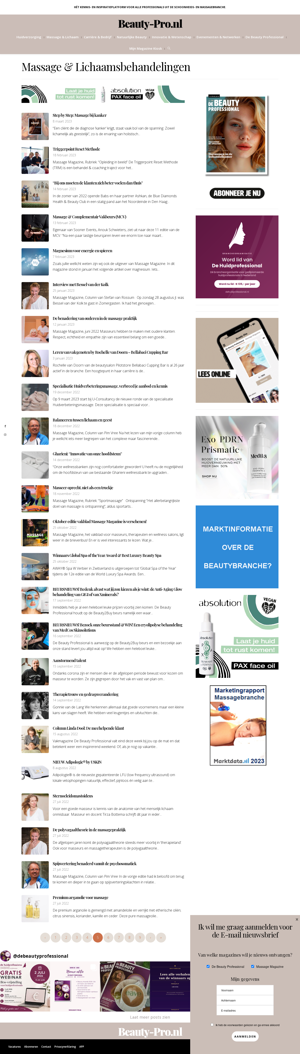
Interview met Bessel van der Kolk (80, 284)
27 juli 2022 (61, 801)
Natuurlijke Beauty (132, 37)
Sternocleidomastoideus (73, 796)
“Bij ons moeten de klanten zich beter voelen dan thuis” (98, 183)
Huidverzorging (28, 37)
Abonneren (31, 1047)
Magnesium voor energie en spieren (82, 250)
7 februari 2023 (63, 256)
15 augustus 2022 (65, 734)
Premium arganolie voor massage (80, 897)
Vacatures (14, 1047)
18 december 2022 (66, 426)
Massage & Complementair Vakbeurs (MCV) (89, 216)
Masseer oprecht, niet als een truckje (83, 487)
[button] (25, 986)
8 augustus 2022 (64, 768)
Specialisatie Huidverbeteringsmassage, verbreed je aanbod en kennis (110, 386)
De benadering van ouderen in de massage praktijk (95, 318)
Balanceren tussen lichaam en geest (82, 420)
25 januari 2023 (63, 290)
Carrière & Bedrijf (98, 37)
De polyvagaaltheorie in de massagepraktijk (89, 829)
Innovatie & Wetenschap (171, 37)
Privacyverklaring (65, 1047)
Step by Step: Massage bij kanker (80, 115)
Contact (46, 1047)
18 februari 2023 (64, 155)
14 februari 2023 (64, 189)
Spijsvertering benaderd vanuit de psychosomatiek (94, 863)
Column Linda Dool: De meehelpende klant (88, 728)
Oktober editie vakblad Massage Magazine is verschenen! (99, 521)
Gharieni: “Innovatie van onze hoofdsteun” (87, 453)
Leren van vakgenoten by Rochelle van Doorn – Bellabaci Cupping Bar (110, 352)
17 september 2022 (67, 600)
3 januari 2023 (63, 358)
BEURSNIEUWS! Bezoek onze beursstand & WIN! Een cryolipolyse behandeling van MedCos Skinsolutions (117, 627)
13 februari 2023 (64, 222)
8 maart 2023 (62, 121)
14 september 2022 (67, 700)
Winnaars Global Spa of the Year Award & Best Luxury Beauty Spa (107, 555)
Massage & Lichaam (63, 37)
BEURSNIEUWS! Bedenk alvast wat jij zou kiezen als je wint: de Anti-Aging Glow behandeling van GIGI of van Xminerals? (117, 592)
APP (81, 1047)
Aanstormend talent (69, 660)
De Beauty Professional (265, 37)
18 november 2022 (66, 493)
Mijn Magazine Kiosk (145, 48)
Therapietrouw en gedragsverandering (85, 694)
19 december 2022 (66, 392)
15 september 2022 (67, 666)
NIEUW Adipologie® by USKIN (77, 762)
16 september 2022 (67, 636)
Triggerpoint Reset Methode (76, 149)
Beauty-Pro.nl (150, 23)
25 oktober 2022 (64, 527)
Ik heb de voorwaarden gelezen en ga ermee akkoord (248, 1025)
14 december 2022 (66, 459)
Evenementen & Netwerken (218, 37)
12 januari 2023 (63, 324)
